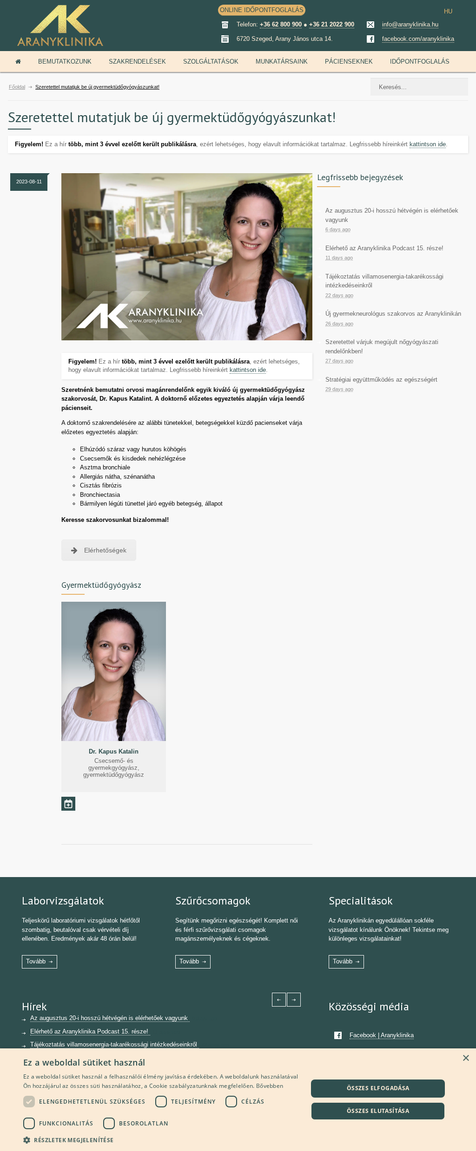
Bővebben (269, 1086)
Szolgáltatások (210, 61)
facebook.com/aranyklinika (418, 38)
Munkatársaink (282, 61)
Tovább (36, 961)
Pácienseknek (349, 61)
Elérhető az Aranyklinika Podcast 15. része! (384, 248)
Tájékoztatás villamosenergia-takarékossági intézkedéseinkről (114, 1044)
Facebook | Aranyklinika (382, 1035)
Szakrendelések (137, 61)
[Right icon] (294, 1000)
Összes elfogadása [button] (378, 1088)
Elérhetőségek (105, 550)
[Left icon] (279, 1000)
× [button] (465, 1058)
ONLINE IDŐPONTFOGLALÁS (262, 10)
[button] (161, 1139)
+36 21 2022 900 (331, 24)
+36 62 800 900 (281, 24)
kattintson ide (428, 144)
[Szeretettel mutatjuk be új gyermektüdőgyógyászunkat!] (186, 256)
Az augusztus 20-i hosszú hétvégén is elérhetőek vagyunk (110, 1017)
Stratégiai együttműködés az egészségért (381, 379)
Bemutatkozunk (65, 61)
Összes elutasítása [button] (378, 1111)
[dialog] (238, 1099)
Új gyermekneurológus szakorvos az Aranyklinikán (393, 313)
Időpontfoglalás (420, 61)
